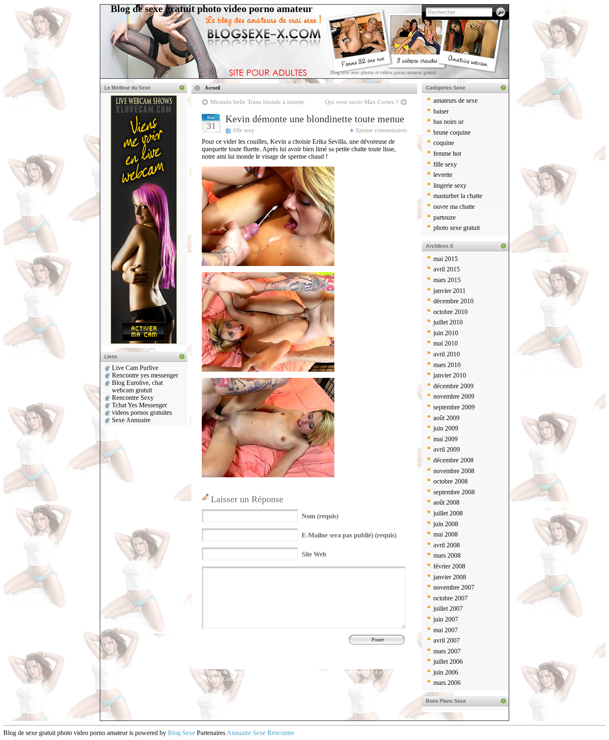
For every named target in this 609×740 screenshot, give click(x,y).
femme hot (447, 153)
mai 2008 (445, 534)
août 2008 (446, 502)
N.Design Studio (274, 672)
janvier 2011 (449, 290)
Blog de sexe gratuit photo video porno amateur (212, 8)
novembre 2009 (453, 396)
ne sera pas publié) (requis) (349, 535)
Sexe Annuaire (131, 419)
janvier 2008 (449, 576)
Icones (237, 672)
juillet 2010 (448, 322)
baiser (441, 111)
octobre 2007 (450, 598)
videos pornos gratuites (142, 412)
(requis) (320, 516)
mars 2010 (447, 364)
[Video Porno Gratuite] (268, 263)
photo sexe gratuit (456, 227)
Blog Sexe (181, 732)
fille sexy (243, 130)
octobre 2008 (450, 481)
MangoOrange (351, 672)
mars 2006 (447, 682)
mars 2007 (447, 651)
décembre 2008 (453, 460)
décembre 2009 (453, 385)
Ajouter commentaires (381, 130)
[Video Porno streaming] (268, 369)
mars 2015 (447, 279)
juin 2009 (445, 428)
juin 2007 (445, 619)
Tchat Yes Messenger (139, 405)
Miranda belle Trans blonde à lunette (257, 101)
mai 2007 (445, 630)
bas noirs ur (448, 121)
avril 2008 (446, 545)
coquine (443, 142)
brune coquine (452, 132)
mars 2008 (447, 555)
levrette (442, 174)
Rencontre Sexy (133, 397)
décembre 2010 (453, 301)
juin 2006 (445, 672)
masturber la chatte (457, 195)
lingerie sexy (449, 185)
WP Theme (209, 672)
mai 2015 (445, 258)
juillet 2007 (448, 608)
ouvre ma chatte (454, 206)
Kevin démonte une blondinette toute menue (314, 119)
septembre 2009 (454, 407)
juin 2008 (445, 523)
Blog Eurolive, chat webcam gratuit (137, 386)
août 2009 (446, 417)
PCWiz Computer (225, 679)
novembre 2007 (453, 587)
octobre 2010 (450, 311)
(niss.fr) (287, 679)
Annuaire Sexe (246, 732)
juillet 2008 (448, 513)
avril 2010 (446, 354)
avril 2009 (446, 449)
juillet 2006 (448, 661)
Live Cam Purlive (135, 367)
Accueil (212, 88)
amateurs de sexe (455, 100)
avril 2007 (446, 640)
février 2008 (449, 566)
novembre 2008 (453, 470)
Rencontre (280, 732)
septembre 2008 (454, 492)
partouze (444, 217)
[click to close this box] (182, 88)
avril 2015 (446, 269)
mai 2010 (445, 343)
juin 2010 (445, 332)
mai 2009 (445, 439)
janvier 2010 (449, 375)
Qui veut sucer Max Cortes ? (362, 101)
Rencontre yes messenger (145, 375)
